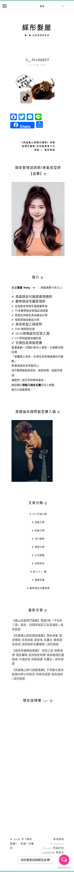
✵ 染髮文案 (38, 530)
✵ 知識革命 (38, 563)
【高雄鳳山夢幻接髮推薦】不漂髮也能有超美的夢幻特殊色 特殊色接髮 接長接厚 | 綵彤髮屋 (38, 674)
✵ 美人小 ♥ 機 (38, 571)
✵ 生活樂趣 (38, 555)
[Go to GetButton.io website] (64, 867)
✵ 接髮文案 (38, 522)
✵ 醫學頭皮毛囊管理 (38, 588)
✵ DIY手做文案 (38, 514)
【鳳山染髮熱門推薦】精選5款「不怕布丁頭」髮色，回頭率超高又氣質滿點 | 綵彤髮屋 (38, 625)
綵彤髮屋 (37, 27)
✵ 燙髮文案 (38, 547)
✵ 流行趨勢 (38, 539)
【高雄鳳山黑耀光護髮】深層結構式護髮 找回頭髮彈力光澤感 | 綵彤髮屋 (38, 146)
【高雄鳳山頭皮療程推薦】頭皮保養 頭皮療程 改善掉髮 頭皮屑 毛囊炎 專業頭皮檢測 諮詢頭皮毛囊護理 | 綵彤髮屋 (37, 640)
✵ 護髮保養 (38, 580)
